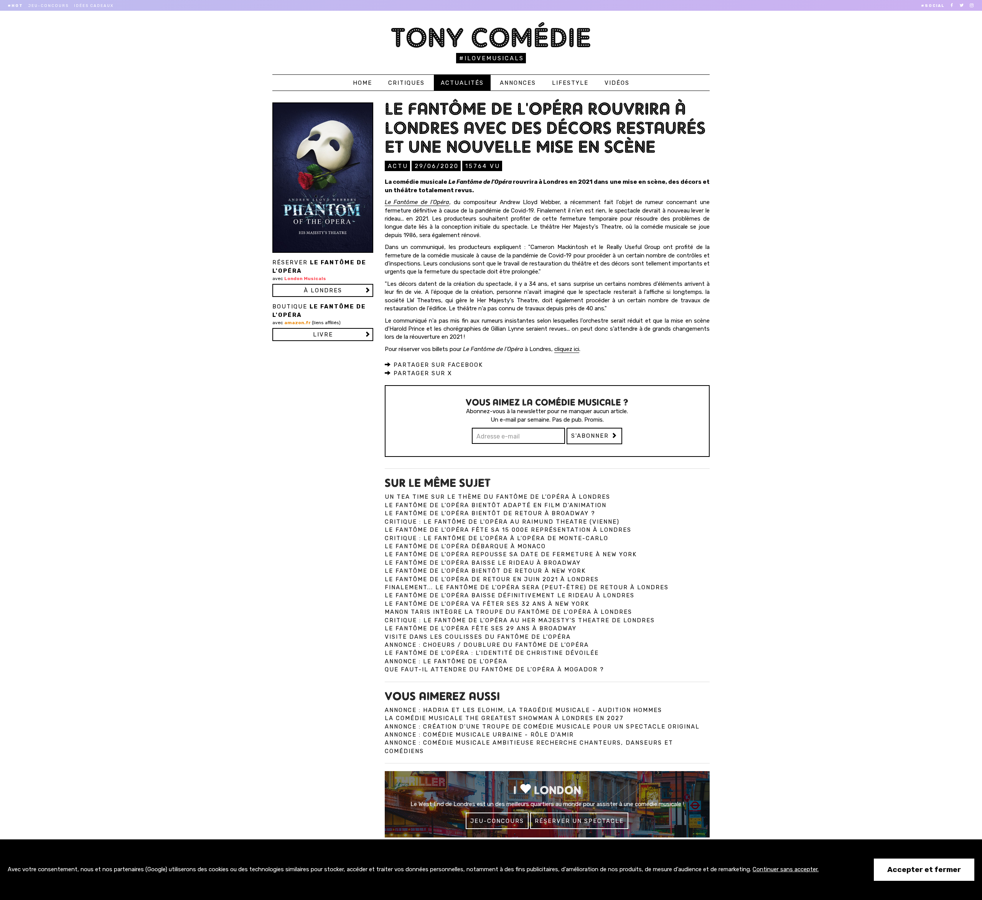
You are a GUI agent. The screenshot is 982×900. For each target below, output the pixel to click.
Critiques (406, 82)
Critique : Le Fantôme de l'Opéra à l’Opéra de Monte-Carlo (496, 538)
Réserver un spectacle (579, 821)
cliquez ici (566, 349)
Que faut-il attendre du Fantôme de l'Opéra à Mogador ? (494, 669)
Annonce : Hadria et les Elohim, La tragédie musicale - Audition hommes (523, 710)
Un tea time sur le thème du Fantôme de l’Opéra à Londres (497, 496)
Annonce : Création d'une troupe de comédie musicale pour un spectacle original (542, 726)
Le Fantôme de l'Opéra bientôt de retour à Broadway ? (490, 513)
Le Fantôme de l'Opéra (417, 202)
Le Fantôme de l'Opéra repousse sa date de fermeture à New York (511, 554)
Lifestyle (570, 82)
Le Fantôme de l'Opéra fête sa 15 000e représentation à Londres (508, 529)
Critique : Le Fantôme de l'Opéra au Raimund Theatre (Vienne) (502, 521)
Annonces (518, 82)
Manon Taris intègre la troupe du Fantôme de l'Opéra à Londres (508, 611)
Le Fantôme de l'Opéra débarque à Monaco (465, 546)
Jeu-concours (48, 5)
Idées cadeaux (94, 5)
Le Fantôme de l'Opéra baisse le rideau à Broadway (483, 562)
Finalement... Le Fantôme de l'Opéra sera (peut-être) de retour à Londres (527, 587)
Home (362, 82)
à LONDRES (323, 290)
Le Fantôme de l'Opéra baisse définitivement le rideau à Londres (509, 595)
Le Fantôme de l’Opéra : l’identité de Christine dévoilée (492, 652)
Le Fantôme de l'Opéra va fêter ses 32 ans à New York (487, 603)
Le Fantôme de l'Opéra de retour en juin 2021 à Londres (492, 579)
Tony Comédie (491, 37)
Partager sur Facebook (437, 364)
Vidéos (617, 82)
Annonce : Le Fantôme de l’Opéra (446, 661)
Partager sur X (421, 373)
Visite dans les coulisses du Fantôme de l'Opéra (478, 636)
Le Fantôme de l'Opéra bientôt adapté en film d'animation (495, 505)
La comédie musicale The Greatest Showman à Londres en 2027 (504, 718)
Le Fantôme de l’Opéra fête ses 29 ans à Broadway (481, 628)
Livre (323, 334)
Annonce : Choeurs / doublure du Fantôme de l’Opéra (487, 644)
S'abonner (591, 435)
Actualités (462, 82)
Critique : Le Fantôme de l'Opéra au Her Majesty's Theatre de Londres (520, 620)
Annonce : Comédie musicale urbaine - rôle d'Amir (479, 734)
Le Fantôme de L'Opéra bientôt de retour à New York (485, 570)
